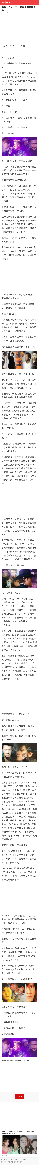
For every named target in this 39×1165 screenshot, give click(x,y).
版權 (21, 1162)
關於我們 (3, 1162)
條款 (15, 1162)
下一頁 (19, 1096)
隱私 (18, 1162)
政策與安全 (10, 1162)
